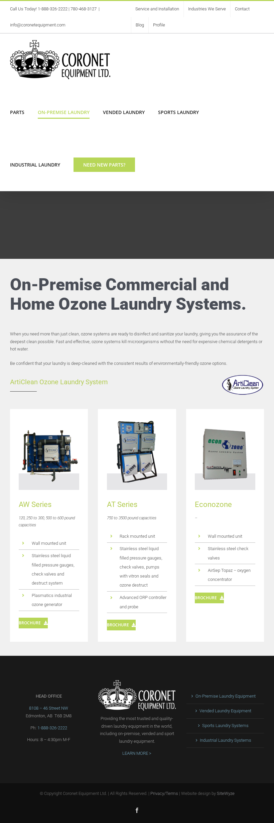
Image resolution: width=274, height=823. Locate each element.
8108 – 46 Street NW (48, 708)
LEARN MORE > (136, 753)
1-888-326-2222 (52, 8)
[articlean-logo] (242, 376)
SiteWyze (226, 793)
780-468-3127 (84, 8)
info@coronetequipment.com (37, 24)
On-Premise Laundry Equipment (225, 696)
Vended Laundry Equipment (225, 710)
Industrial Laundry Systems (225, 740)
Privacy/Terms (164, 793)
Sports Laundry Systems (225, 725)
